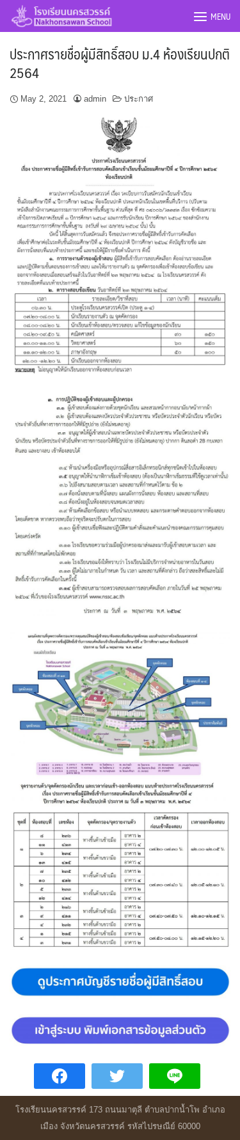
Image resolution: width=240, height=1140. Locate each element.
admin (95, 99)
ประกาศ (138, 99)
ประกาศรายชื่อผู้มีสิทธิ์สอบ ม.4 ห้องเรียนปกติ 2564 (120, 63)
